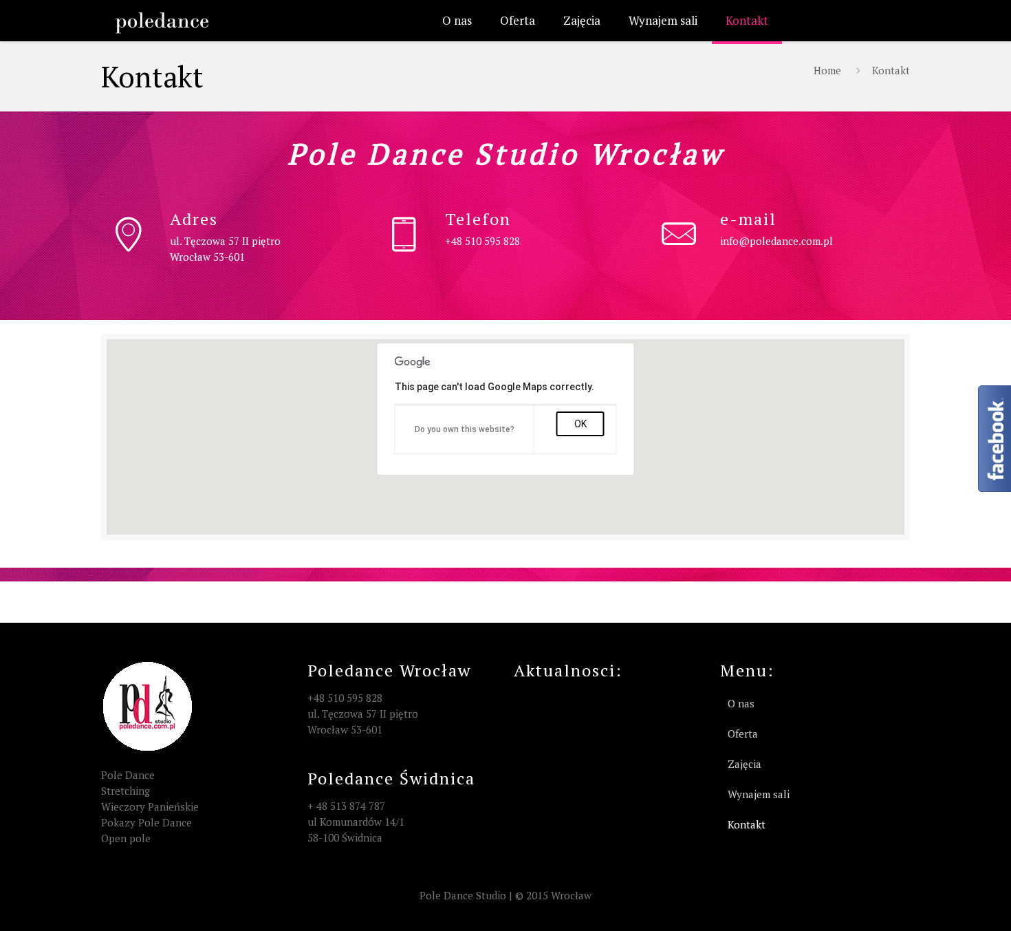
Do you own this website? (464, 429)
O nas (741, 703)
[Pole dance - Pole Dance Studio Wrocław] (162, 20)
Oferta (743, 733)
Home (827, 70)
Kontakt (891, 70)
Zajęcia (744, 764)
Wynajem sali (759, 794)
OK (580, 423)
